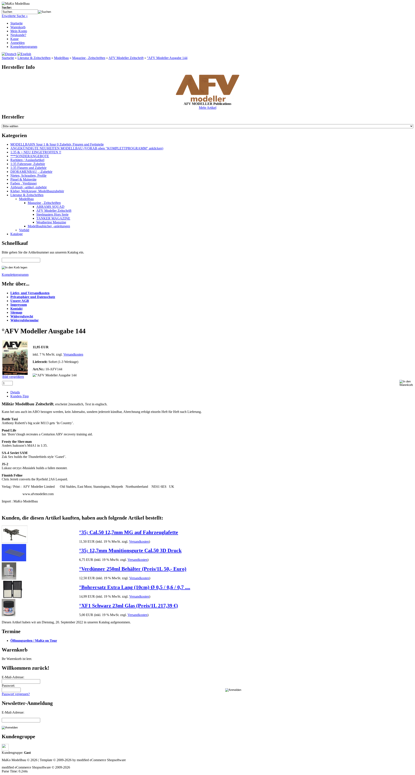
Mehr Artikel (207, 107)
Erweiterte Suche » (15, 16)
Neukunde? (18, 35)
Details (15, 392)
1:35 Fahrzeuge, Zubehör (27, 164)
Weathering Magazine (51, 222)
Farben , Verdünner (23, 183)
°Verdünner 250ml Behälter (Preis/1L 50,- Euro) (132, 569)
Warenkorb (18, 27)
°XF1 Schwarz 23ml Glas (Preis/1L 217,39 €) (128, 605)
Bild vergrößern (13, 377)
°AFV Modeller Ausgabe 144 (167, 58)
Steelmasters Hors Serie (52, 214)
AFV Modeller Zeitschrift (126, 58)
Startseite (16, 23)
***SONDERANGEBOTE (29, 156)
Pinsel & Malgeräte (23, 179)
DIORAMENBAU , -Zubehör (31, 171)
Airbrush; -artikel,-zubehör (28, 187)
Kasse (14, 39)
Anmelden (17, 43)
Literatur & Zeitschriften (34, 58)
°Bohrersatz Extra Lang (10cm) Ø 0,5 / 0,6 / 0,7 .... (134, 587)
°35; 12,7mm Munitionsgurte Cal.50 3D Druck (130, 550)
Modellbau (61, 58)
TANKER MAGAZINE (53, 218)
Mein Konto (18, 31)
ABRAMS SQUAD (50, 207)
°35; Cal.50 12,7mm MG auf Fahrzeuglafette (128, 532)
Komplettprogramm (23, 46)
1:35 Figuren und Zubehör (28, 168)
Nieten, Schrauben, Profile (28, 175)
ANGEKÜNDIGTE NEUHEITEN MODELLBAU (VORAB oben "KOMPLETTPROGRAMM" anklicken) (86, 148)
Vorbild (24, 230)
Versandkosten (73, 354)
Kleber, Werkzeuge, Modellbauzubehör (37, 191)
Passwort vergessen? (16, 694)
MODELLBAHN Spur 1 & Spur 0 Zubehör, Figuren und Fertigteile (57, 144)
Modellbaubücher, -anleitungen (49, 226)
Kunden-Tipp (19, 396)
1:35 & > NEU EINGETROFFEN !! (35, 152)
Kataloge (16, 234)
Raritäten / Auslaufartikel (27, 160)
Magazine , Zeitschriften (88, 58)
